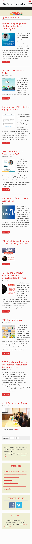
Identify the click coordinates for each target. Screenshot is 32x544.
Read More (6, 62)
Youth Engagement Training (15, 403)
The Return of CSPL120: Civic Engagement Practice (16, 108)
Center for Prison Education (11, 483)
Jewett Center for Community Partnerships (15, 486)
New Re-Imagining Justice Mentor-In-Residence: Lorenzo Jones (14, 26)
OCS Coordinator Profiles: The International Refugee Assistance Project (14, 365)
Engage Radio (7, 489)
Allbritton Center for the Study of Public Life (15, 471)
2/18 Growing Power (12, 319)
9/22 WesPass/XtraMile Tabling (13, 71)
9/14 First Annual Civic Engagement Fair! (13, 153)
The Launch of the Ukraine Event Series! (15, 199)
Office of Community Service (11, 477)
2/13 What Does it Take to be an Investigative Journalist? (16, 242)
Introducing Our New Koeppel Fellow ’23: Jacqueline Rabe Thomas (14, 275)
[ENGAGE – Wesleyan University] (16, 13)
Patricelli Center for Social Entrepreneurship (15, 474)
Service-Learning (8, 480)
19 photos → (17, 429)
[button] (29, 2)
